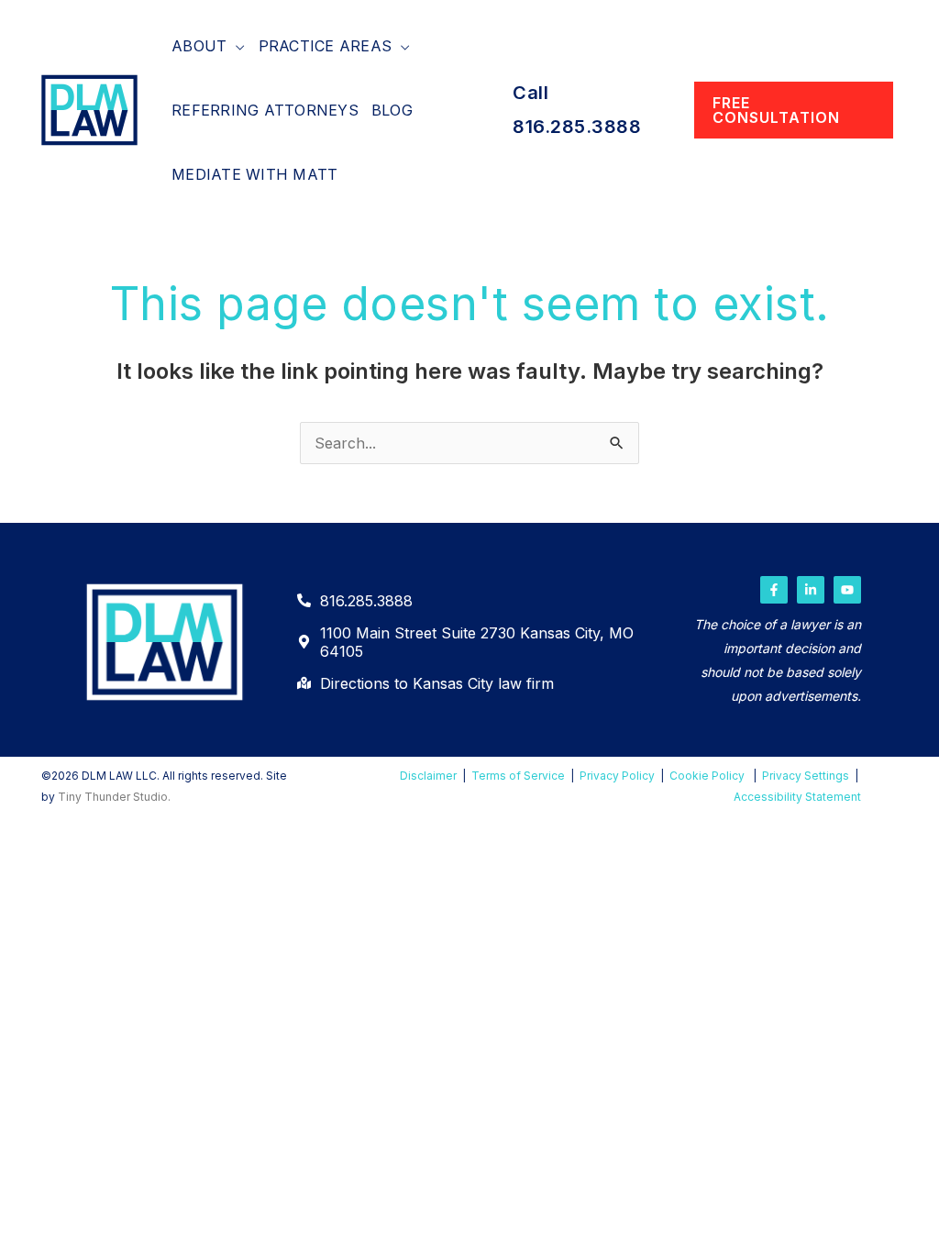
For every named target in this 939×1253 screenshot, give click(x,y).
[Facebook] (774, 590)
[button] (235, 46)
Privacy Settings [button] (805, 775)
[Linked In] (810, 590)
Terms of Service (518, 775)
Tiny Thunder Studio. (114, 797)
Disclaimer (428, 775)
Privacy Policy (617, 775)
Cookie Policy (707, 775)
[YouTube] (847, 590)
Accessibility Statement (797, 797)
